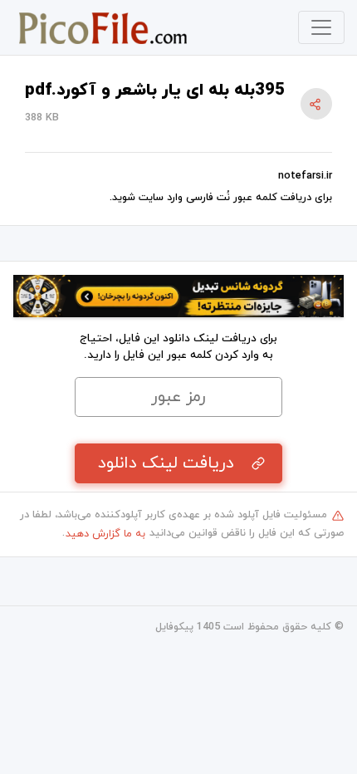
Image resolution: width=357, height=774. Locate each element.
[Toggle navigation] (321, 27)
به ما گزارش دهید (105, 534)
